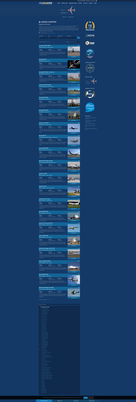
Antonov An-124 (44, 316)
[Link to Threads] (93, 1)
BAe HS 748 (44, 330)
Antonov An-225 (44, 319)
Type (49, 36)
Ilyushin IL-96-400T (45, 364)
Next (46, 41)
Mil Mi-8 (43, 384)
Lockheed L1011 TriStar (45, 370)
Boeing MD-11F (44, 347)
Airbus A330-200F (45, 313)
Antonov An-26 (44, 321)
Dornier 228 (44, 353)
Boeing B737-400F (45, 335)
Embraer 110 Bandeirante (46, 355)
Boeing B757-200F (45, 341)
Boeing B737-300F (45, 333)
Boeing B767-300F (45, 344)
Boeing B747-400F (45, 338)
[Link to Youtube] (96, 1)
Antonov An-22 (44, 318)
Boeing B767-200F (45, 342)
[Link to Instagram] (91, 1)
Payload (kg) (41, 36)
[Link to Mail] (87, 1)
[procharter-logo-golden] (45, 3)
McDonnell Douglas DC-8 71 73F (47, 378)
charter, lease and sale (51, 32)
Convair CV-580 (44, 350)
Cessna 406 (44, 349)
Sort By (68, 41)
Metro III (43, 381)
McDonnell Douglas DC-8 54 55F (47, 375)
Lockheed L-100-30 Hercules (46, 367)
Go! (77, 36)
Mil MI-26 (43, 383)
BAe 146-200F (44, 327)
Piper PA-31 (43, 386)
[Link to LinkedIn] (88, 1)
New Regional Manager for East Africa (90, 123)
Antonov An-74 (44, 322)
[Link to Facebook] (90, 1)
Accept (85, 397)
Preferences (90, 397)
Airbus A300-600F (45, 308)
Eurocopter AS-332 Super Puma (47, 356)
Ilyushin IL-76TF (44, 363)
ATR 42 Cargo (44, 324)
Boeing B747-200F (45, 336)
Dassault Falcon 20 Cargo (46, 352)
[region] (59, 350)
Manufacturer (60, 36)
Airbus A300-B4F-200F (45, 310)
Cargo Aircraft (45, 307)
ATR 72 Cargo (44, 325)
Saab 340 (43, 387)
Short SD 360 (44, 389)
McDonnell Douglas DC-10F (46, 373)
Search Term (69, 36)
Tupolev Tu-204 (44, 392)
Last (49, 41)
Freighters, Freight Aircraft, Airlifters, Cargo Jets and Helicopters (49, 26)
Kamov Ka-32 (44, 366)
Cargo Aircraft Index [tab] (42, 304)
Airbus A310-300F (44, 311)
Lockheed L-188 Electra (45, 369)
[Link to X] (95, 1)
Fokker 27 (43, 358)
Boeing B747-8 (44, 339)
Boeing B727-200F (45, 332)
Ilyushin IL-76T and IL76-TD (46, 361)
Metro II (43, 380)
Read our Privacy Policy (78, 397)
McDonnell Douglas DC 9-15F (46, 372)
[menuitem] (59, 3)
